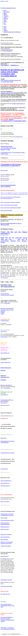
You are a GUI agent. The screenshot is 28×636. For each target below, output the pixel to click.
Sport (5, 20)
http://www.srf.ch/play (5, 180)
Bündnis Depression (6, 367)
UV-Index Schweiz (5, 293)
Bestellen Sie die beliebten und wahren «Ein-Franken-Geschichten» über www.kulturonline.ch (12, 73)
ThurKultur (3, 379)
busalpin (3, 312)
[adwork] (8, 8)
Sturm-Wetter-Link (5, 352)
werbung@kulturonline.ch (7, 49)
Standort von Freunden (6, 534)
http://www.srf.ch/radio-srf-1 (7, 198)
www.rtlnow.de (4, 402)
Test (5, 22)
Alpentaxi (3, 311)
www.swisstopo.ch (5, 483)
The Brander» (7, 388)
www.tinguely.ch (4, 468)
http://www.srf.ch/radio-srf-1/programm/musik (10, 197)
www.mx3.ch (3, 331)
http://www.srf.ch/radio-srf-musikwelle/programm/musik (11, 207)
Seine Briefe (7, 303)
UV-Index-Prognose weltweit (7, 295)
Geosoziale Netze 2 (5, 537)
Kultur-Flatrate (4, 517)
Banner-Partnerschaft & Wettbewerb (12, 32)
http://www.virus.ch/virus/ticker (6, 210)
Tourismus (6, 16)
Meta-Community (5, 529)
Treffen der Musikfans (6, 546)
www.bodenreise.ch (5, 485)
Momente (6, 18)
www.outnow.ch (4, 394)
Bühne (5, 13)
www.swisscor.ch (4, 556)
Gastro (5, 17)
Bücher (5, 14)
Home (5, 10)
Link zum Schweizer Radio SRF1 (8, 185)
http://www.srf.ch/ (4, 170)
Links (5, 29)
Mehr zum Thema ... (5, 501)
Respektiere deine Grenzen (7, 309)
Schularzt (3, 370)
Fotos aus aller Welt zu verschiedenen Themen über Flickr (7, 605)
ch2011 (2, 313)
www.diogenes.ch (4, 277)
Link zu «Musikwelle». (6, 186)
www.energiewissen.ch (6, 480)
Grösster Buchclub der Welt (7, 520)
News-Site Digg (4, 539)
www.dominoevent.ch (18, 136)
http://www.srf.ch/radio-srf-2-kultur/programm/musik (10, 202)
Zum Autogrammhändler (6, 586)
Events (5, 21)
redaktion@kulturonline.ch (7, 92)
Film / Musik (7, 11)
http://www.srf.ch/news (5, 176)
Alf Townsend (4, 336)
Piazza (5, 26)
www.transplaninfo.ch (6, 362)
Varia (5, 24)
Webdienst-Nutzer (5, 526)
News (5, 28)
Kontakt (5, 30)
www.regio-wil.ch (5, 377)
